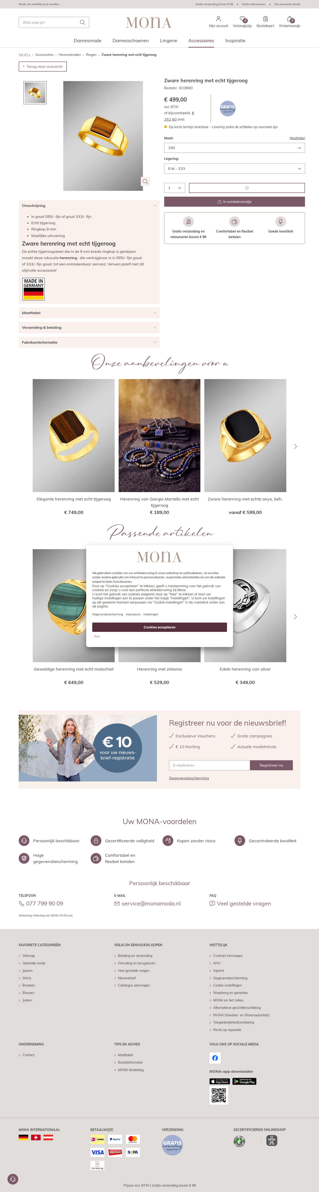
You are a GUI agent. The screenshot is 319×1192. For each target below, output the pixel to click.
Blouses (28, 993)
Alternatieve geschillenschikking (237, 1008)
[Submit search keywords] (82, 22)
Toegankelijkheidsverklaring (233, 1022)
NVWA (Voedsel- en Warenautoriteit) (241, 1015)
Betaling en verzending (135, 956)
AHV (216, 963)
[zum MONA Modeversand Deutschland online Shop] (23, 1137)
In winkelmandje (237, 201)
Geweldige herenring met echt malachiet (73, 669)
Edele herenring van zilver (245, 669)
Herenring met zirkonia (159, 669)
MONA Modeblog (131, 1070)
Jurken (27, 1000)
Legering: (171, 159)
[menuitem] (87, 42)
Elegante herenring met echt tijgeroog (74, 499)
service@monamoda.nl (151, 903)
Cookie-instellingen (227, 985)
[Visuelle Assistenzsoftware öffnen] (269, 1140)
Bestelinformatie (130, 1062)
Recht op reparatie (227, 1030)
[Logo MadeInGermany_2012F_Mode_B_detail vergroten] (33, 289)
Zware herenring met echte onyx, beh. (245, 499)
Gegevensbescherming (189, 778)
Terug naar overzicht (45, 66)
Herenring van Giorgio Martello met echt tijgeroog (159, 502)
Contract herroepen (228, 956)
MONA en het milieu (228, 1000)
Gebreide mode (33, 963)
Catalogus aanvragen (134, 985)
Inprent (218, 971)
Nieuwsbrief (127, 978)
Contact (28, 1055)
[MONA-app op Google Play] (244, 1081)
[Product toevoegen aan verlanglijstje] (247, 188)
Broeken (28, 985)
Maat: (168, 138)
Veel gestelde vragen (244, 903)
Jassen (27, 971)
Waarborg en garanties (230, 993)
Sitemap (28, 956)
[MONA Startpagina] (149, 22)
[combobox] (54, 22)
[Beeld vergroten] (145, 181)
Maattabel (297, 138)
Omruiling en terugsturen (136, 963)
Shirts (26, 978)
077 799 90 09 (44, 903)
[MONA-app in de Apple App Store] (219, 1081)
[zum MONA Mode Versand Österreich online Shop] (48, 1137)
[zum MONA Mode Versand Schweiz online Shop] (36, 1137)
